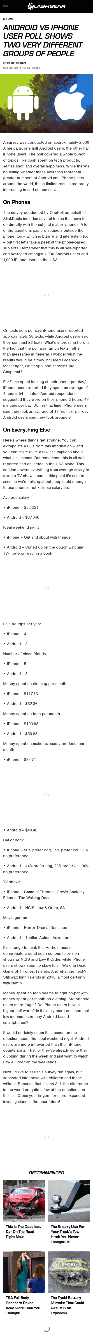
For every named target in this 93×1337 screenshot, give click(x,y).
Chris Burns (16, 63)
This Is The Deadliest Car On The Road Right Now (23, 1231)
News (8, 19)
